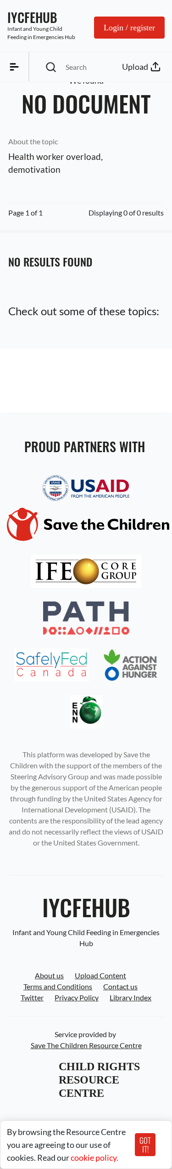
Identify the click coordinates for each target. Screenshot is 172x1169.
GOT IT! (145, 1145)
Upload (135, 67)
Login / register (129, 27)
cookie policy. (94, 1157)
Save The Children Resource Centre (86, 1045)
